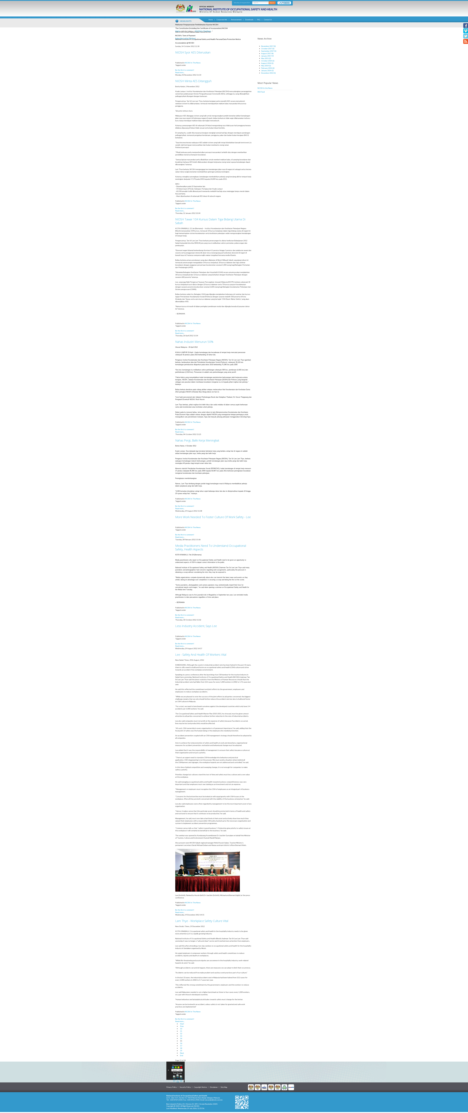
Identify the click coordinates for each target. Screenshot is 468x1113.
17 (181, 1046)
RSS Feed (261, 92)
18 (181, 1048)
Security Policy (185, 1087)
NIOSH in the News (265, 88)
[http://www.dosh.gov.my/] (278, 1087)
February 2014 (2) (267, 68)
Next (182, 1053)
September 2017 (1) (268, 51)
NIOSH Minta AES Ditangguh (193, 81)
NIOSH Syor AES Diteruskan (192, 52)
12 (181, 1033)
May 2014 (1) (266, 66)
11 (181, 1031)
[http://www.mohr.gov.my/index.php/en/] (271, 1087)
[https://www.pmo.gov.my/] (258, 1087)
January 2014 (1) (267, 70)
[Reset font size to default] (177, 1078)
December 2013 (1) (268, 73)
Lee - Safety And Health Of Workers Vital (200, 654)
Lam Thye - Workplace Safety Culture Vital (201, 921)
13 (181, 1036)
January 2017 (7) (267, 56)
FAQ (258, 20)
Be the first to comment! (184, 70)
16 (181, 1043)
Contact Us (268, 20)
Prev (182, 1026)
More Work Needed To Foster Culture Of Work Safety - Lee (213, 517)
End (181, 1055)
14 (181, 1038)
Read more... (180, 72)
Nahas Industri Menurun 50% (194, 342)
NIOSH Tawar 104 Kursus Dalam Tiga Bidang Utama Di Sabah (210, 221)
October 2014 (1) (267, 61)
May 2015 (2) (266, 58)
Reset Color (177, 1070)
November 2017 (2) (268, 46)
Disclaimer (214, 1087)
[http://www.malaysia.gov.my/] (251, 1087)
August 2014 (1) (267, 63)
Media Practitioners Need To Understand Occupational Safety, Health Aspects (210, 547)
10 (181, 1029)
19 (181, 1051)
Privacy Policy (171, 1087)
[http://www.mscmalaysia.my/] (264, 1087)
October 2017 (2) (267, 49)
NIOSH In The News (203, 31)
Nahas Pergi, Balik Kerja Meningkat (197, 440)
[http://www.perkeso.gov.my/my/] (284, 1087)
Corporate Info (221, 20)
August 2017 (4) (267, 53)
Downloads (249, 20)
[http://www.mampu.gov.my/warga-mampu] (291, 1087)
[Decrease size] (181, 1078)
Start (182, 1024)
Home (211, 20)
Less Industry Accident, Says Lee (196, 626)
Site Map (224, 1087)
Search (272, 3)
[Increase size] (174, 1078)
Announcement (236, 20)
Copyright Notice (200, 1087)
